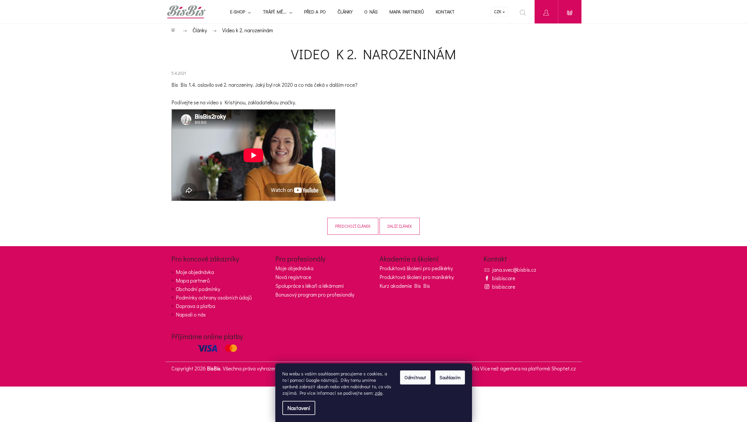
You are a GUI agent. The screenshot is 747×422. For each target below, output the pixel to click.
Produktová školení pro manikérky (417, 277)
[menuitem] (240, 11)
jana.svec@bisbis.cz (514, 269)
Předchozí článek (352, 226)
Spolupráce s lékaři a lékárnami (309, 286)
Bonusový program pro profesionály (314, 295)
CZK (498, 11)
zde (378, 393)
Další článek (399, 226)
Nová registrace (293, 277)
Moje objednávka (195, 271)
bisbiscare (503, 278)
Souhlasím (450, 377)
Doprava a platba (195, 305)
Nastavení (298, 407)
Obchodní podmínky (198, 288)
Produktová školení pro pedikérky (416, 268)
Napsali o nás (191, 314)
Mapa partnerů (193, 280)
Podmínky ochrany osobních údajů (214, 297)
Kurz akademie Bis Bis (405, 286)
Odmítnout (415, 377)
